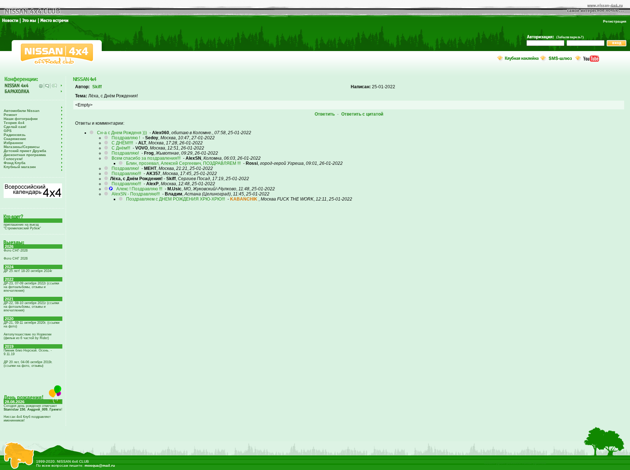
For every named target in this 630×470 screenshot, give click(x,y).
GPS (8, 131)
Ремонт (10, 115)
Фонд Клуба (15, 163)
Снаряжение (15, 139)
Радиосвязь (15, 135)
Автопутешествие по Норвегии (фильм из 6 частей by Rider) (27, 336)
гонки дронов (534, 463)
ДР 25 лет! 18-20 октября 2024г (28, 271)
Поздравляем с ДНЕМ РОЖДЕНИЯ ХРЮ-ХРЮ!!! (175, 199)
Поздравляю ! (126, 137)
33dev (489, 463)
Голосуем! (13, 159)
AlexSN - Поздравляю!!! (136, 194)
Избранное (13, 143)
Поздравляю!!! (126, 173)
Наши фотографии (21, 119)
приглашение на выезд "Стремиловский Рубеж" (22, 226)
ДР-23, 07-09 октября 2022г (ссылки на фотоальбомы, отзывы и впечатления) (31, 286)
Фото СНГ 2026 (16, 258)
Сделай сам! (15, 127)
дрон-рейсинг (508, 463)
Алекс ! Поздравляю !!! (139, 188)
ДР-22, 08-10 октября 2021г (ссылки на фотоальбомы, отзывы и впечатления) (31, 306)
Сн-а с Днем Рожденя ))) (122, 132)
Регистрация (614, 21)
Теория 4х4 (14, 123)
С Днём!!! (121, 148)
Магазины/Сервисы (22, 147)
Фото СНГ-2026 (16, 250)
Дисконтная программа (25, 155)
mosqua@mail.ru (100, 465)
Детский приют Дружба (25, 151)
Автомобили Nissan (21, 111)
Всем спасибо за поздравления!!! (146, 158)
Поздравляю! (125, 153)
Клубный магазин (20, 167)
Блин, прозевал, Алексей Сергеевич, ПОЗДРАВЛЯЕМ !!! (183, 163)
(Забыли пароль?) (570, 37)
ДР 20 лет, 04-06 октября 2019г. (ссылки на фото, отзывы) (28, 364)
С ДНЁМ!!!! (122, 142)
